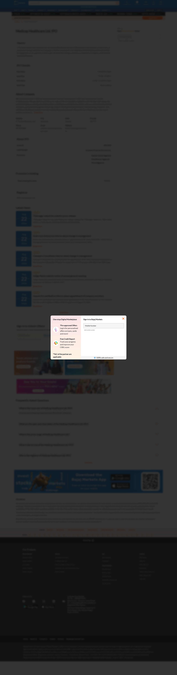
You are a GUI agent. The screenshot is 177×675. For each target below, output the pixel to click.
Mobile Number (90, 326)
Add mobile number (89, 330)
